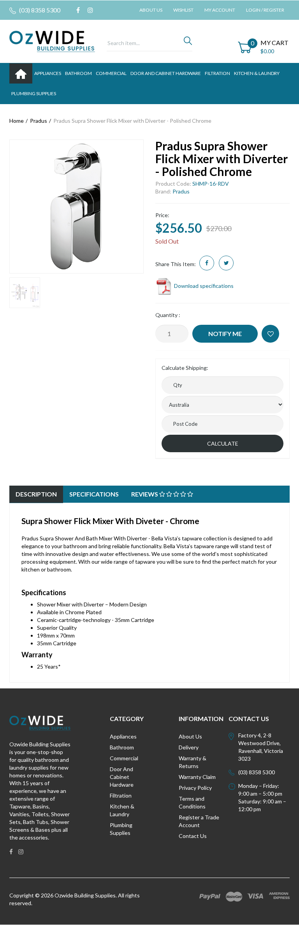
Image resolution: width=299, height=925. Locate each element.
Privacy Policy (195, 787)
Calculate (222, 443)
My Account (219, 10)
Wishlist (183, 10)
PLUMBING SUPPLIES (33, 93)
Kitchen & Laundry (122, 810)
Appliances (123, 736)
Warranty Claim (197, 776)
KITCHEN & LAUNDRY (257, 73)
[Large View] (24, 292)
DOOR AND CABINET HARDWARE (165, 73)
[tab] (36, 494)
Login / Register (265, 10)
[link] (78, 10)
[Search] (187, 43)
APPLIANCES (47, 73)
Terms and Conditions (192, 802)
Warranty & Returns (192, 762)
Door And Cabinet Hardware (122, 777)
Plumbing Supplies (121, 829)
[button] (270, 334)
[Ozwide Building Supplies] (52, 40)
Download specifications (203, 285)
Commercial (111, 73)
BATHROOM (78, 73)
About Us (150, 10)
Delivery (189, 747)
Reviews (145, 494)
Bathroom (122, 747)
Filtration (121, 795)
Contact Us (193, 836)
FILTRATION (217, 73)
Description (36, 494)
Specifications (94, 494)
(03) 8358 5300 (39, 10)
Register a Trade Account (199, 821)
